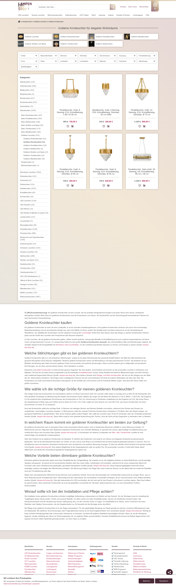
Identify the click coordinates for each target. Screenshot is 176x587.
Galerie (111, 15)
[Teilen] (169, 572)
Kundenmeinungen (53, 558)
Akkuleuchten (27, 82)
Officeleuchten (30, 572)
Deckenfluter (26, 106)
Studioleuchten (27, 264)
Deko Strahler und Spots (32, 125)
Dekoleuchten (28, 110)
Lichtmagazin (138, 15)
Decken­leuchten (28, 102)
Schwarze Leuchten (30, 248)
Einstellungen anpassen (31, 584)
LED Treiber (84, 15)
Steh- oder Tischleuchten (121, 432)
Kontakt (123, 7)
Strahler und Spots (29, 260)
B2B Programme (74, 564)
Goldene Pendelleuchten (35, 145)
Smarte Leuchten (38, 15)
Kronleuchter (26, 197)
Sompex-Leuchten (29, 252)
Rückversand (51, 572)
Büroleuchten (27, 98)
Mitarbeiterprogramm (76, 566)
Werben (71, 572)
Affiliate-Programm (75, 556)
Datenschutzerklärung (12, 584)
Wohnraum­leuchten (55, 15)
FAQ (147, 15)
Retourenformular (53, 561)
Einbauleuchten (28, 176)
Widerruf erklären (139, 566)
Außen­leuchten (71, 15)
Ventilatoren (29, 575)
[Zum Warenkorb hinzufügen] (72, 127)
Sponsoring (50, 575)
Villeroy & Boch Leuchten (31, 280)
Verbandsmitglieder (75, 561)
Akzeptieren (163, 581)
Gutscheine (25, 180)
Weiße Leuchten (28, 293)
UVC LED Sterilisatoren (30, 276)
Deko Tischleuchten (30, 129)
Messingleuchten (28, 225)
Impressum (137, 556)
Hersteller (71, 569)
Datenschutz (138, 558)
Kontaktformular (139, 564)
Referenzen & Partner (76, 553)
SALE (94, 15)
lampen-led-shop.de (67, 375)
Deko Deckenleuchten (31, 115)
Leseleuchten (27, 217)
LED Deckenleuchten (32, 553)
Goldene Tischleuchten (33, 155)
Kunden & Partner (123, 15)
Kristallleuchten (27, 192)
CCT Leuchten (30, 561)
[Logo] (25, 10)
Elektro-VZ (72, 575)
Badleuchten (27, 90)
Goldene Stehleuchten (33, 149)
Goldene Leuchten (30, 135)
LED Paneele (27, 205)
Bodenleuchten (27, 94)
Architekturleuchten (32, 556)
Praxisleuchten (28, 233)
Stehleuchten (27, 256)
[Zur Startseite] (19, 21)
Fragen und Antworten (54, 553)
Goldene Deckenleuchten (34, 139)
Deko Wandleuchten (31, 132)
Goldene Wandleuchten (34, 159)
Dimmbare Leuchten (30, 172)
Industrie (102, 15)
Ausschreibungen (74, 558)
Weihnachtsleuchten (30, 165)
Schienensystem (28, 244)
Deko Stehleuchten (30, 122)
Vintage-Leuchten (28, 284)
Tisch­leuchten (27, 268)
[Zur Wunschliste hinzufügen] (68, 127)
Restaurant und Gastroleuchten (32, 238)
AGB (135, 553)
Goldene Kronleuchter (34, 142)
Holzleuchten (27, 184)
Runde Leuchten (31, 558)
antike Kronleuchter (43, 370)
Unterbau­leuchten (28, 272)
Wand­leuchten (27, 288)
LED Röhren (26, 209)
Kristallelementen (85, 372)
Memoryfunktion (31, 564)
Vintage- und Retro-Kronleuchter (108, 375)
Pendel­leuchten (28, 229)
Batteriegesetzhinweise (142, 569)
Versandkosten (52, 564)
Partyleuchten (27, 162)
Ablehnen (146, 581)
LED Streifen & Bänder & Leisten (34, 213)
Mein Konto (132, 7)
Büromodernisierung (54, 556)
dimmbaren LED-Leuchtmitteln (67, 345)
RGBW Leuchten (31, 566)
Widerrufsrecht (138, 561)
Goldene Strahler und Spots (35, 152)
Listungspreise (51, 566)
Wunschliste (143, 7)
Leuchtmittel (26, 221)
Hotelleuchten (28, 188)
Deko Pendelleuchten (31, 118)
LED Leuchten (23, 15)
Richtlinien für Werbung (142, 572)
